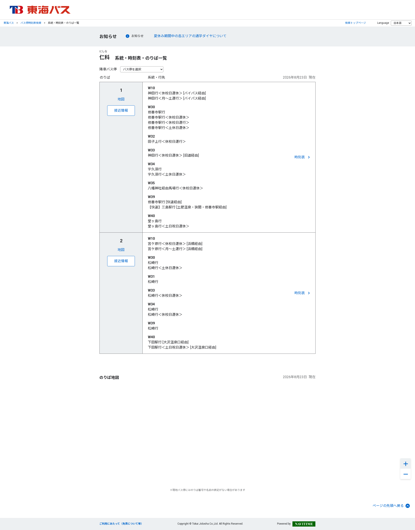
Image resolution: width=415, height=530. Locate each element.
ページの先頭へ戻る (388, 506)
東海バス (8, 22)
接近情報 (121, 110)
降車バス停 (108, 69)
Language (383, 22)
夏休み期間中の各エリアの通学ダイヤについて (190, 36)
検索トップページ (355, 22)
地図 (121, 99)
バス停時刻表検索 (31, 22)
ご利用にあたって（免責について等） (121, 523)
